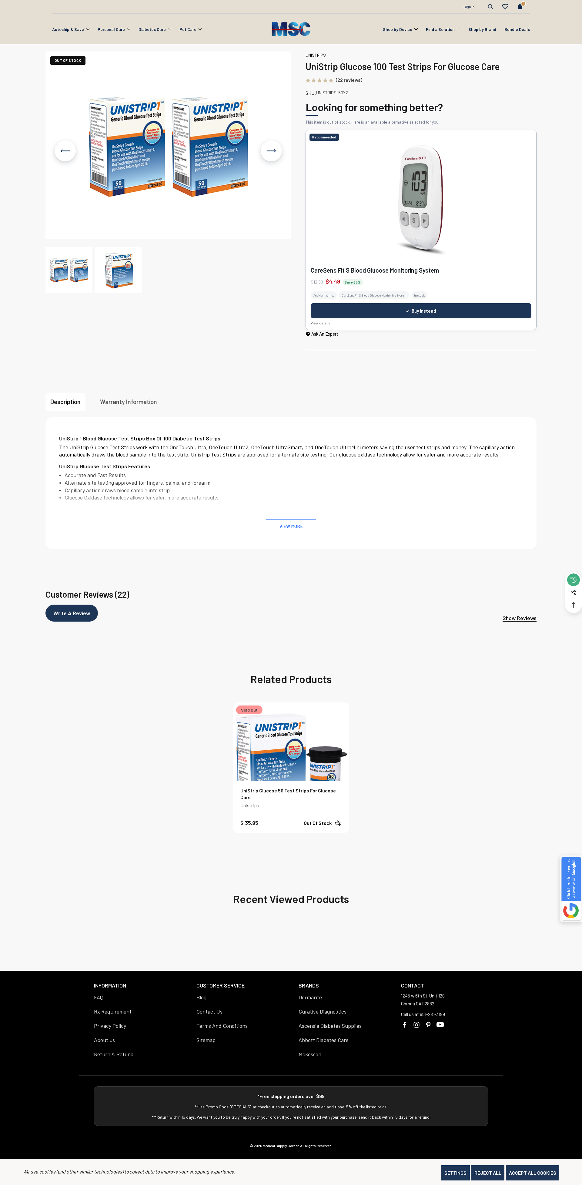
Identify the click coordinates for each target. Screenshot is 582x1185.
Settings (455, 1173)
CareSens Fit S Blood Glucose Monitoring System (375, 270)
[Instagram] (416, 1024)
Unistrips (249, 805)
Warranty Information (128, 401)
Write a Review (71, 613)
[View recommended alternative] (421, 200)
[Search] (490, 7)
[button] (68, 270)
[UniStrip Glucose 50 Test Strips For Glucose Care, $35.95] (291, 760)
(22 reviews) (349, 80)
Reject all (487, 1173)
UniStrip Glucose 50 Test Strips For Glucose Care (288, 794)
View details (320, 323)
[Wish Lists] (505, 7)
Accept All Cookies (532, 1173)
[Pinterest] (428, 1024)
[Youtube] (440, 1024)
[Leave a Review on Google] (571, 888)
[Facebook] (404, 1024)
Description (65, 401)
